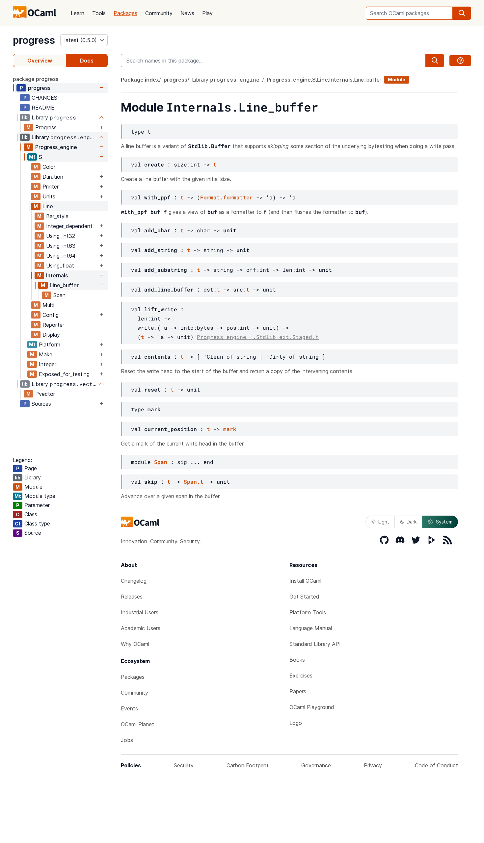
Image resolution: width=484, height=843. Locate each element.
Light (383, 521)
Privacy (373, 765)
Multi (48, 305)
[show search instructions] (460, 60)
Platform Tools (307, 612)
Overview (39, 60)
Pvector (45, 394)
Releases (132, 596)
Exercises (300, 675)
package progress (35, 79)
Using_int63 (60, 246)
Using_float (60, 265)
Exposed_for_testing (64, 374)
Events (129, 708)
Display (51, 334)
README (43, 107)
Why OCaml (135, 644)
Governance (316, 765)
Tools (99, 13)
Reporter (53, 324)
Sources (41, 403)
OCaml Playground (311, 707)
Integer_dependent (69, 226)
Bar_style (57, 216)
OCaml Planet (137, 724)
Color (48, 167)
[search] (462, 13)
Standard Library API (315, 644)
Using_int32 (60, 236)
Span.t (193, 481)
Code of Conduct (436, 765)
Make (45, 354)
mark (229, 428)
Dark (412, 521)
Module (396, 79)
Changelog (134, 580)
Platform (49, 344)
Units (48, 196)
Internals (57, 275)
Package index (140, 79)
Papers (297, 691)
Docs (87, 60)
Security (184, 765)
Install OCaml (305, 580)
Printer (50, 186)
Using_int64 (60, 255)
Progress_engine (56, 147)
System (444, 521)
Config (50, 315)
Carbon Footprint (248, 765)
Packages (125, 13)
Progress (46, 127)
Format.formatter (226, 197)
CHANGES (44, 97)
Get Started (304, 596)
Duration (52, 176)
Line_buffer (64, 285)
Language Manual (310, 628)
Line (47, 206)
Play (207, 13)
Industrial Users (139, 612)
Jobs (127, 740)
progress (34, 40)
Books (297, 659)
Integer (47, 364)
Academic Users (140, 628)
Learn (77, 13)
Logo (295, 723)
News (187, 13)
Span (59, 295)
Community (159, 13)
